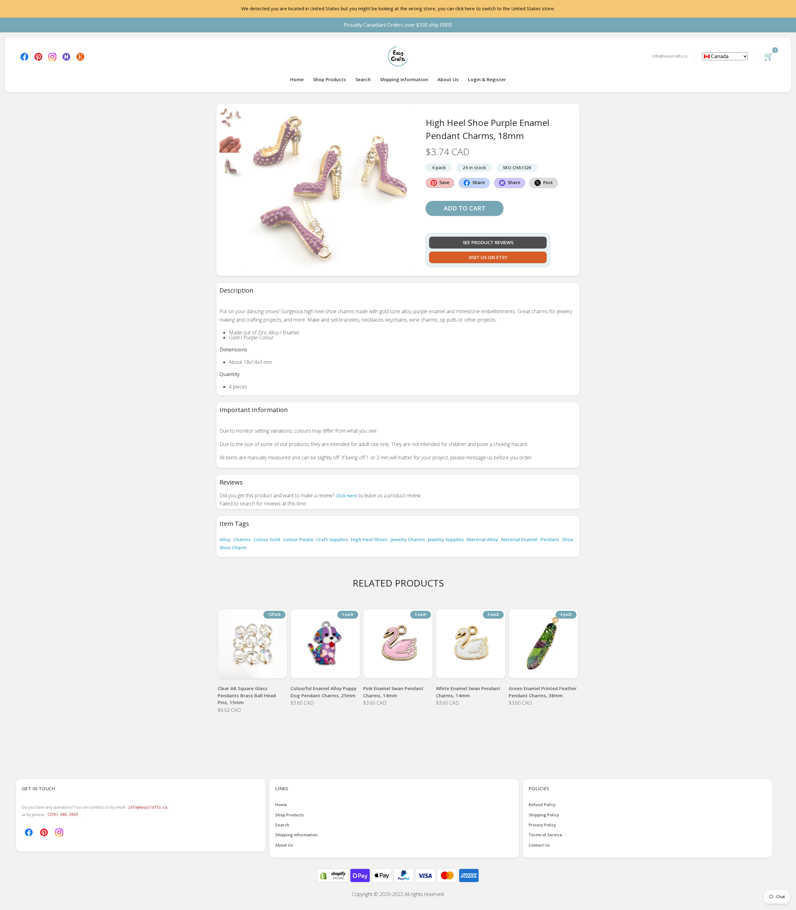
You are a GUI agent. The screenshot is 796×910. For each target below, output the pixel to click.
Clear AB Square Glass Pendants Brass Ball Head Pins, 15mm (247, 695)
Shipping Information (404, 79)
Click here (346, 495)
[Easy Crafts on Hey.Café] (66, 56)
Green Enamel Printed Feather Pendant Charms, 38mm (543, 692)
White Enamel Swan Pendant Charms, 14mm (468, 692)
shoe (567, 539)
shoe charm (233, 547)
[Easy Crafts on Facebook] (24, 56)
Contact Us (539, 845)
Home (297, 79)
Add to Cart (464, 208)
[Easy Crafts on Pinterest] (38, 56)
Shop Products (329, 79)
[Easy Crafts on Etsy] (80, 56)
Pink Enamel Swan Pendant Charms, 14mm (393, 692)
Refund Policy (542, 804)
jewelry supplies (446, 539)
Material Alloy (482, 539)
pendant (549, 539)
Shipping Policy (544, 815)
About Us (448, 79)
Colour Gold (266, 539)
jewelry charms (408, 539)
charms (242, 539)
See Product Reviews (488, 242)
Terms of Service (545, 835)
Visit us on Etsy (488, 257)
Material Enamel (519, 539)
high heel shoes (369, 539)
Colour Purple (298, 539)
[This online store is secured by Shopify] (333, 875)
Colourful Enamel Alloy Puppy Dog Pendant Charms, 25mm (323, 692)
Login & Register (487, 79)
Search (363, 79)
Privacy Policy (542, 825)
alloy (225, 539)
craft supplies (332, 539)
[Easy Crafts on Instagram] (52, 56)
